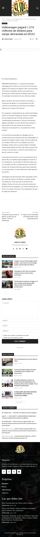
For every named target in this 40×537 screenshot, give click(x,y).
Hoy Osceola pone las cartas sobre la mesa (17, 503)
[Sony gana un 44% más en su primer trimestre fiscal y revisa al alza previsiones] (7, 274)
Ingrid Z (4, 416)
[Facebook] (9, 44)
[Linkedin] (22, 44)
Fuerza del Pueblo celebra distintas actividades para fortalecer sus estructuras (25, 371)
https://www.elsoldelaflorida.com (20, 245)
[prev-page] (3, 292)
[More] (35, 44)
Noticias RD (5, 513)
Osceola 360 (5, 505)
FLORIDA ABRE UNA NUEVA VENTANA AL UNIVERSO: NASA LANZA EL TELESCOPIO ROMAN (25, 393)
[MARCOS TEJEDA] (3, 39)
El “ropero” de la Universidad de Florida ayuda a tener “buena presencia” (29, 216)
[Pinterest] (18, 44)
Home (3, 19)
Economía (8, 19)
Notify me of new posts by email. (13, 337)
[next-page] (6, 292)
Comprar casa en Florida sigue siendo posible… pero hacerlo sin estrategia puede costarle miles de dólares (25, 262)
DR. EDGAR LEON (6, 413)
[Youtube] (26, 248)
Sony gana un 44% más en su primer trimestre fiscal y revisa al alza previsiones (25, 273)
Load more (19, 402)
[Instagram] (16, 248)
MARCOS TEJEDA (9, 39)
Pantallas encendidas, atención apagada (24, 413)
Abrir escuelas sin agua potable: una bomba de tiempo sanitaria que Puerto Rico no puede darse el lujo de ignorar (19, 423)
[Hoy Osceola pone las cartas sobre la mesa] (7, 362)
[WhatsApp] (31, 44)
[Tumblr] (27, 44)
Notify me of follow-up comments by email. (16, 335)
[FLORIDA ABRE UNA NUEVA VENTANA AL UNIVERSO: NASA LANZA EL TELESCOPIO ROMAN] (7, 395)
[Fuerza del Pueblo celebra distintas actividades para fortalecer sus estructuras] (7, 373)
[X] (14, 44)
